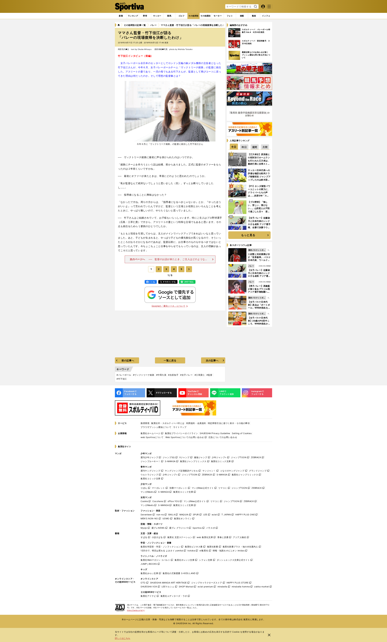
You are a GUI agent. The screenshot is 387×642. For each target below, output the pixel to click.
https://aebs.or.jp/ (136, 610)
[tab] (145, 16)
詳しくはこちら (122, 638)
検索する (255, 6)
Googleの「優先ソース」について (168, 306)
